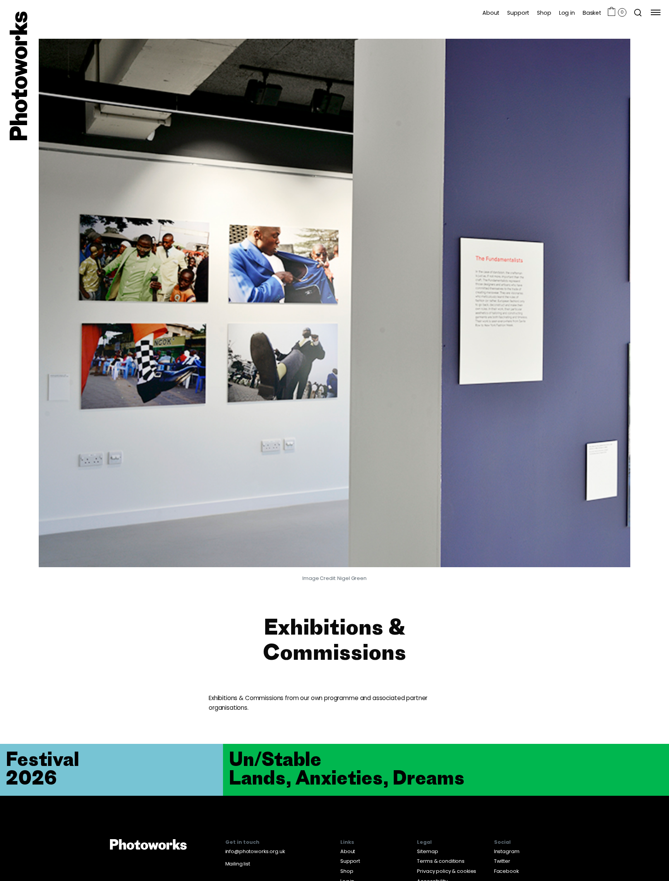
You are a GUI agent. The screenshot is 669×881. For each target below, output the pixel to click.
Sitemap (427, 851)
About (490, 12)
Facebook (506, 871)
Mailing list (237, 863)
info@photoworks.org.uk (255, 851)
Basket (592, 12)
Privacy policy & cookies (446, 871)
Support (518, 12)
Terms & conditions (441, 861)
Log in (567, 12)
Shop (544, 12)
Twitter (502, 861)
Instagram (507, 851)
